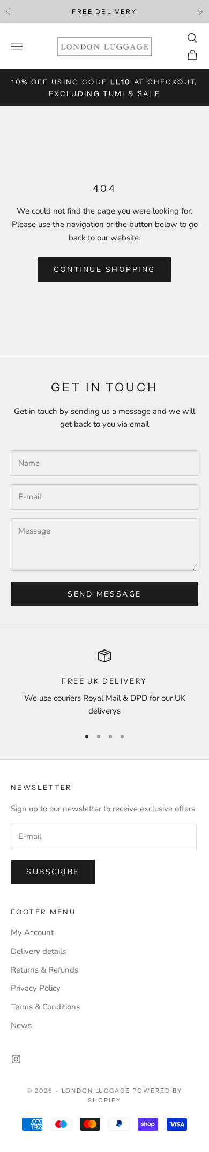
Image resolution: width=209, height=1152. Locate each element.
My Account (32, 932)
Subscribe (52, 872)
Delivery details (38, 951)
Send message (104, 594)
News (21, 1025)
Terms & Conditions (45, 1006)
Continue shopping (104, 269)
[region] (104, 683)
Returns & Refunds (44, 970)
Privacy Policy (36, 988)
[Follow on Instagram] (16, 1059)
